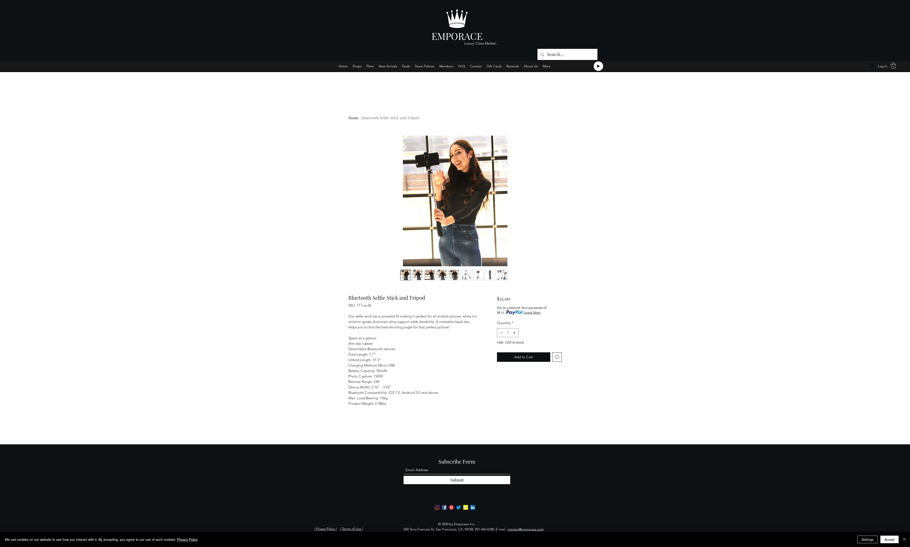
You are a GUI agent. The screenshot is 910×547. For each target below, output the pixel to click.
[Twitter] (458, 507)
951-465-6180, (485, 529)
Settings (867, 539)
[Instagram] (437, 507)
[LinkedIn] (472, 507)
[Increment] (515, 332)
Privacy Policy (187, 539)
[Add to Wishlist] (557, 357)
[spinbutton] (508, 332)
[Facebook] (444, 507)
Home (353, 117)
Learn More (532, 312)
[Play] (598, 66)
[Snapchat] (465, 507)
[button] (893, 66)
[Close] (904, 539)
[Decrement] (501, 332)
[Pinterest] (451, 507)
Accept (889, 539)
